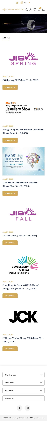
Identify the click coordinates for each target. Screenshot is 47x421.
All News (6, 38)
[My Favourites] (35, 9)
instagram (27, 408)
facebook (19, 408)
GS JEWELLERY (13, 9)
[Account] (30, 9)
